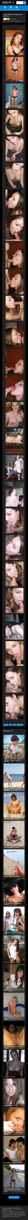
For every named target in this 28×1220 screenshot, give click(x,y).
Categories (10, 9)
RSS (10, 1210)
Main (5, 9)
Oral (10, 725)
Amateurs (20, 725)
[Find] (24, 3)
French (6, 725)
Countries (16, 9)
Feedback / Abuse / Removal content (11, 1208)
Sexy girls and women (7, 2)
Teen (14, 725)
